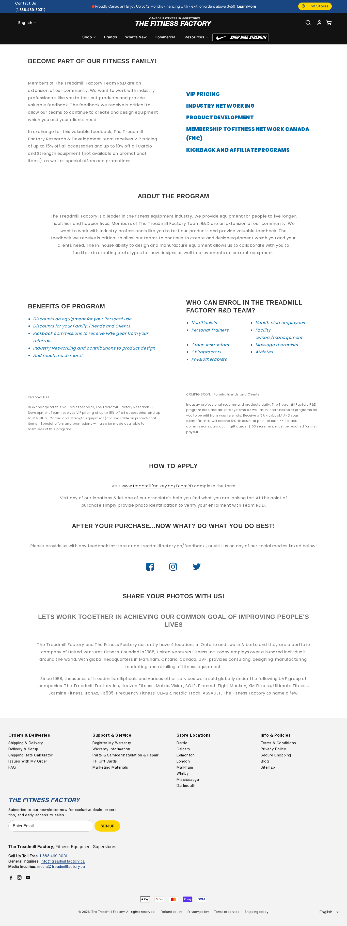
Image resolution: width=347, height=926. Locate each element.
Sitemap (268, 767)
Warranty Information (111, 749)
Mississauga (188, 780)
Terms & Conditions (278, 743)
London (183, 761)
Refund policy (171, 912)
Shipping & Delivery (25, 743)
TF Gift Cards (104, 761)
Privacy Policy (273, 749)
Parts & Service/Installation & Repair (125, 755)
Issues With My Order (27, 761)
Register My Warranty (111, 743)
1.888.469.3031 (53, 855)
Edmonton (186, 755)
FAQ (12, 767)
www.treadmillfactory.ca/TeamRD (157, 486)
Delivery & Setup (23, 749)
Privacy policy (198, 912)
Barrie (182, 743)
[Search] (308, 23)
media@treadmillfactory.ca (61, 866)
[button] (329, 22)
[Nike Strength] (240, 37)
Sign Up (107, 825)
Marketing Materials (110, 767)
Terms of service (226, 912)
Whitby (183, 773)
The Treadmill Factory (108, 912)
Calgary (183, 749)
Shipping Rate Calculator (30, 755)
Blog (265, 761)
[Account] (319, 22)
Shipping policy (257, 912)
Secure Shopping (276, 755)
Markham (185, 767)
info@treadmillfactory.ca (63, 861)
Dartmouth (186, 786)
